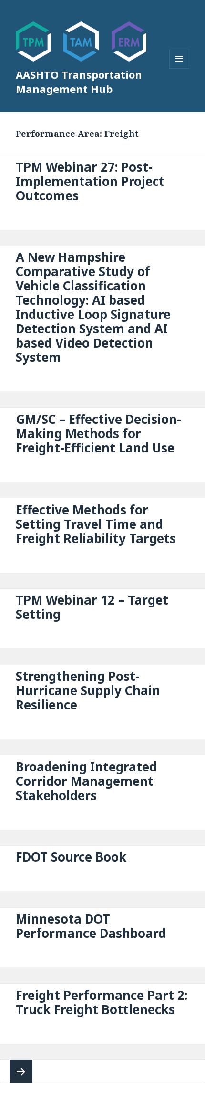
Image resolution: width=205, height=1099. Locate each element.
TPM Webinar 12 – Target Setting (92, 607)
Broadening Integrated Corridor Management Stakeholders (86, 781)
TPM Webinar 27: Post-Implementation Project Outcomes (90, 181)
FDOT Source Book (71, 856)
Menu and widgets (179, 68)
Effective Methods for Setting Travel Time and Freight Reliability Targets (96, 524)
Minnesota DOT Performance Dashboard (91, 926)
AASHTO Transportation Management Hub (79, 81)
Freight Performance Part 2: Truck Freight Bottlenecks (101, 1002)
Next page (21, 1071)
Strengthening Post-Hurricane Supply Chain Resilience (88, 690)
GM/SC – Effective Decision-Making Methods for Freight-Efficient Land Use (98, 433)
